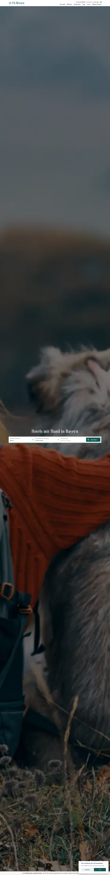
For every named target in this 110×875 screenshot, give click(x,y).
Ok (100, 869)
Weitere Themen (96, 4)
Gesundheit (77, 4)
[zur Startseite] (16, 3)
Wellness (69, 4)
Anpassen (87, 869)
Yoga (83, 4)
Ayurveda (62, 4)
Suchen (94, 440)
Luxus (88, 4)
